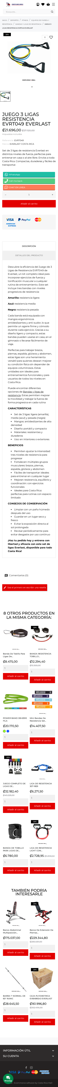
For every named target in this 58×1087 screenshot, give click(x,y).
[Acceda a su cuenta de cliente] (38, 4)
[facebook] (26, 1067)
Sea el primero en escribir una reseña (26, 587)
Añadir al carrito (29, 203)
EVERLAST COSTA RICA (22, 144)
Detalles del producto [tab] (29, 255)
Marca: (5, 144)
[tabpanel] (29, 61)
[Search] (52, 12)
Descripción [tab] (29, 246)
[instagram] (31, 1067)
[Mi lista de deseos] (42, 4)
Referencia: (8, 140)
